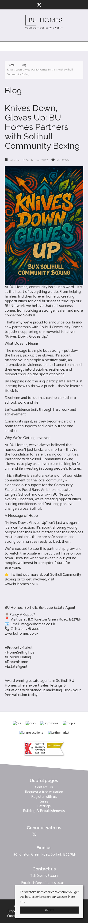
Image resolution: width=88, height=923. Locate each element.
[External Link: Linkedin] (45, 5)
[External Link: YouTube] (47, 5)
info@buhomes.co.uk (38, 624)
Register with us (44, 797)
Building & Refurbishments (44, 811)
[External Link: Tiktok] (49, 5)
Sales (44, 801)
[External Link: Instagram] (44, 5)
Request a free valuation (44, 792)
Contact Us (44, 787)
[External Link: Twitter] (40, 5)
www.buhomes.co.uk (21, 584)
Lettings (44, 806)
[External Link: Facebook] (36, 5)
